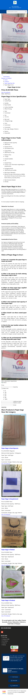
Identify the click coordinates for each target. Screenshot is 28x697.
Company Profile (5, 639)
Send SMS (15, 680)
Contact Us (4, 643)
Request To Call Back (6, 78)
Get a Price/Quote (5, 92)
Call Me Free (15, 685)
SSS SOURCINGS (15, 7)
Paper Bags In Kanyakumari (9, 499)
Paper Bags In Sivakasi (8, 600)
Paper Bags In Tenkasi (8, 549)
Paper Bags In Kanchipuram (9, 448)
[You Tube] (2, 632)
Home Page (4, 637)
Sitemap (4, 644)
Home (5, 80)
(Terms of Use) (23, 690)
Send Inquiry (6, 76)
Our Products (5, 641)
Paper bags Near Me (9, 83)
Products (6, 81)
